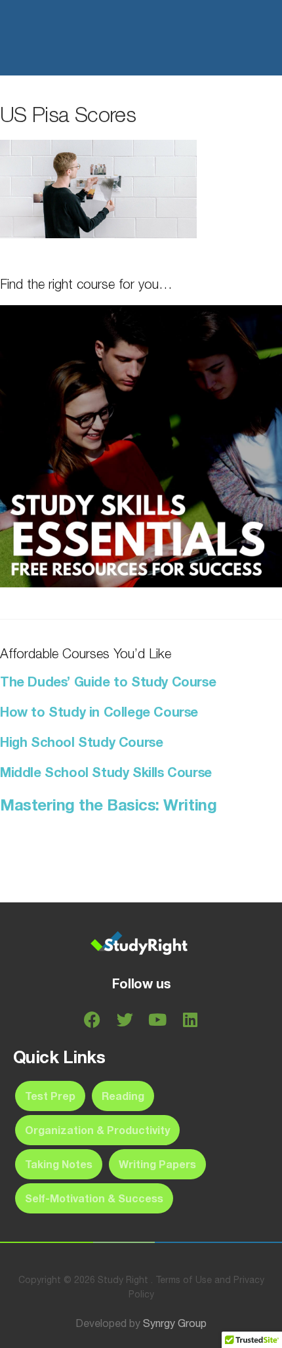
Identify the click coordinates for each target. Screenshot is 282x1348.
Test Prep (50, 1095)
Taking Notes (58, 1164)
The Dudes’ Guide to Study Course (108, 681)
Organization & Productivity (97, 1130)
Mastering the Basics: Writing (108, 804)
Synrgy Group (175, 1323)
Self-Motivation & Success (94, 1198)
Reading (123, 1095)
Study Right (80, 37)
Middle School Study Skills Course (106, 772)
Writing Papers (157, 1164)
